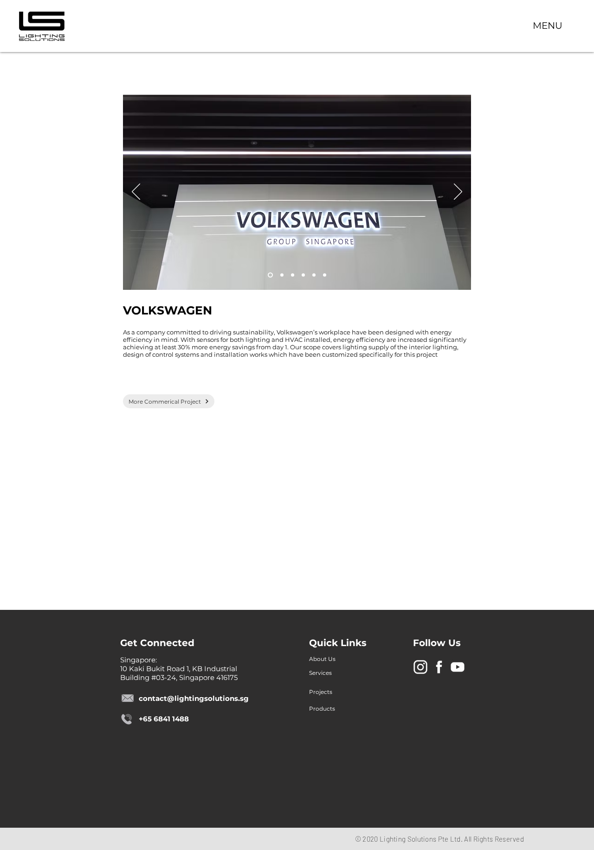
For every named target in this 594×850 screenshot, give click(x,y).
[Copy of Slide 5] (324, 275)
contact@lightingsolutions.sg (194, 698)
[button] (547, 25)
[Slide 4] (303, 275)
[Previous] (136, 192)
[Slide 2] (292, 275)
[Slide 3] (270, 275)
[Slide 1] (282, 275)
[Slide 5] (314, 275)
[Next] (458, 192)
